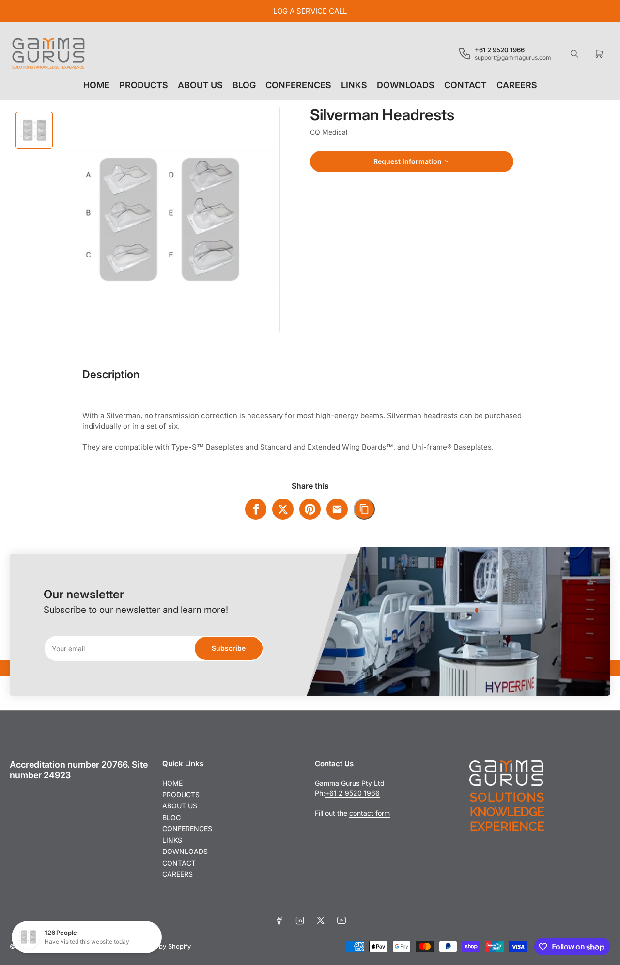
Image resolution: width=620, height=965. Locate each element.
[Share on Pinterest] (310, 509)
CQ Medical (328, 132)
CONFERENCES (298, 85)
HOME (96, 85)
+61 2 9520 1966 (352, 793)
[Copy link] (364, 509)
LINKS (354, 85)
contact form (369, 813)
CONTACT (465, 85)
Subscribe (229, 648)
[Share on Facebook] (255, 509)
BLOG (244, 85)
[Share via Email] (337, 509)
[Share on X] (283, 509)
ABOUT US (200, 85)
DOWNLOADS (405, 85)
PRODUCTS (143, 85)
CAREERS (516, 85)
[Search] (574, 54)
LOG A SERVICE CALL (310, 11)
